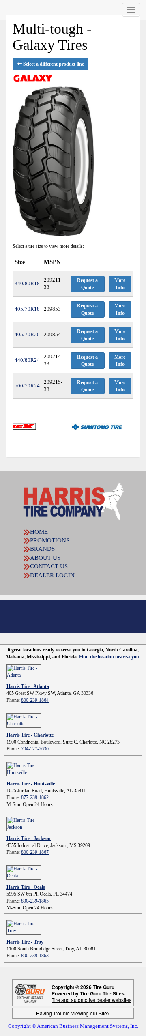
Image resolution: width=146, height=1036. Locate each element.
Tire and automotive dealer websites (91, 996)
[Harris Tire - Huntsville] (23, 768)
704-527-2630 (35, 749)
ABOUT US (45, 558)
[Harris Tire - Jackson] (23, 823)
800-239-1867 (35, 852)
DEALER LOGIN (52, 575)
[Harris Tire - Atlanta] (23, 671)
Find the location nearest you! (110, 657)
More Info (119, 283)
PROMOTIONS (49, 540)
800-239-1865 (35, 901)
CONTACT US (49, 566)
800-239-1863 (35, 956)
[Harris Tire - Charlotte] (23, 719)
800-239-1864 (35, 700)
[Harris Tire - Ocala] (23, 872)
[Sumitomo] (84, 426)
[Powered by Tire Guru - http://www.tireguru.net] (30, 992)
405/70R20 (27, 334)
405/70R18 (27, 309)
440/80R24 (27, 360)
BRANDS (42, 549)
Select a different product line (53, 64)
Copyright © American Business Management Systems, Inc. (73, 1026)
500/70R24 (27, 386)
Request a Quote (87, 283)
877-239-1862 (35, 797)
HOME (39, 532)
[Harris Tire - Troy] (23, 926)
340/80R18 (27, 283)
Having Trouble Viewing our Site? (73, 1013)
